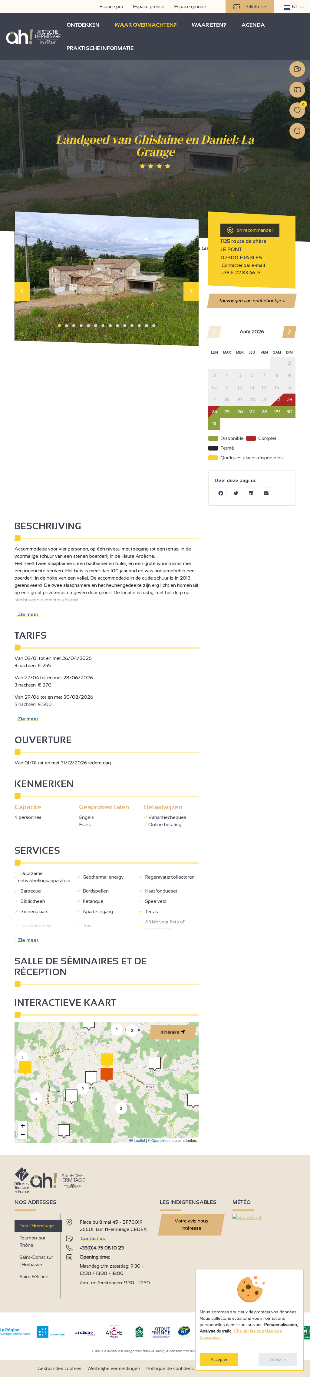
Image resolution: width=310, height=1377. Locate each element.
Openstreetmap (164, 1140)
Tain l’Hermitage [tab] (36, 1225)
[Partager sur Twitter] (236, 493)
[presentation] (22, 291)
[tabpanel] (108, 1253)
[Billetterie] (297, 90)
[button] (59, 326)
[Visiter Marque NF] (183, 1336)
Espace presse (148, 6)
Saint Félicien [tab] (33, 1276)
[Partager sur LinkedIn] (251, 493)
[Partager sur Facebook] (221, 493)
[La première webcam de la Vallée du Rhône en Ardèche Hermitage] (297, 69)
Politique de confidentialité (174, 1368)
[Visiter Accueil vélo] (139, 1336)
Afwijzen (277, 1359)
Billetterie (255, 6)
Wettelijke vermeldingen (113, 1368)
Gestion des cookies (59, 1368)
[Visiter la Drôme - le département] (51, 1336)
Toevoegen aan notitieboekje (252, 300)
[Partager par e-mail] (266, 493)
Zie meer (26, 614)
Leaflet (139, 1140)
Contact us (93, 1238)
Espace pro (111, 6)
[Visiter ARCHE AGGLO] (113, 1338)
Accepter (218, 1359)
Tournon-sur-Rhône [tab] (33, 1241)
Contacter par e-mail (242, 265)
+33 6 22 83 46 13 (241, 272)
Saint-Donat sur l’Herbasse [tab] (36, 1261)
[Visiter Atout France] (160, 1332)
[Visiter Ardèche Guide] (85, 1336)
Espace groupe (190, 6)
